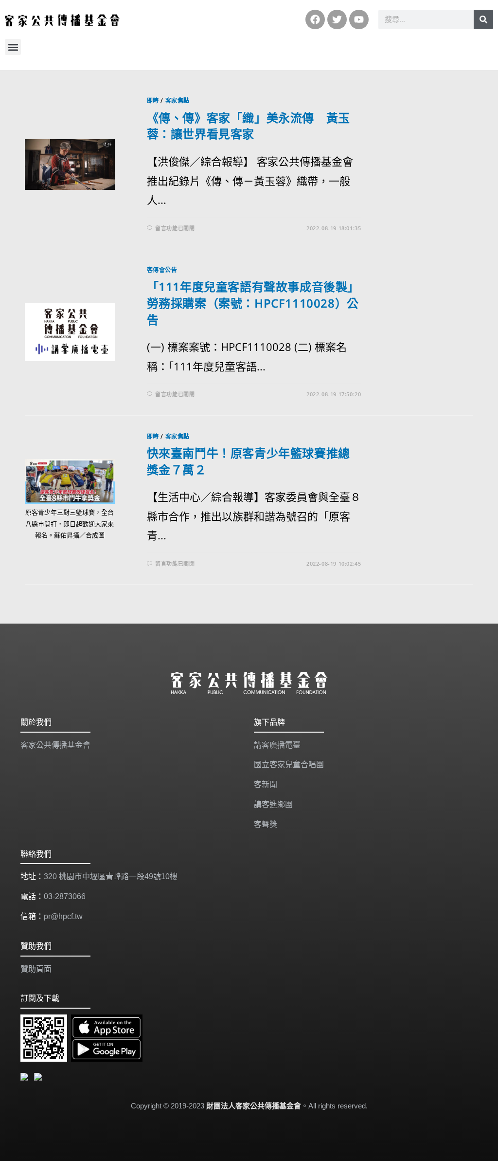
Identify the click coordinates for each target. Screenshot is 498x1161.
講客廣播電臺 (277, 745)
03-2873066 (65, 896)
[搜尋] (483, 19)
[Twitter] (337, 19)
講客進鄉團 (273, 804)
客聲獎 (265, 824)
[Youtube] (359, 19)
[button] (13, 47)
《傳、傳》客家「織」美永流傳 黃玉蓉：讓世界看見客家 (248, 126)
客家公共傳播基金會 (55, 745)
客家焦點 (177, 100)
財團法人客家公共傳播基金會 (253, 1106)
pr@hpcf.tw (63, 916)
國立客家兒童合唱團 (289, 764)
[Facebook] (315, 19)
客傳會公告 (162, 270)
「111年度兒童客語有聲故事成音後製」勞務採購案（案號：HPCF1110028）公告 (253, 302)
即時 (153, 100)
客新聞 (265, 784)
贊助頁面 (36, 969)
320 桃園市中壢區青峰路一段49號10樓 (111, 876)
